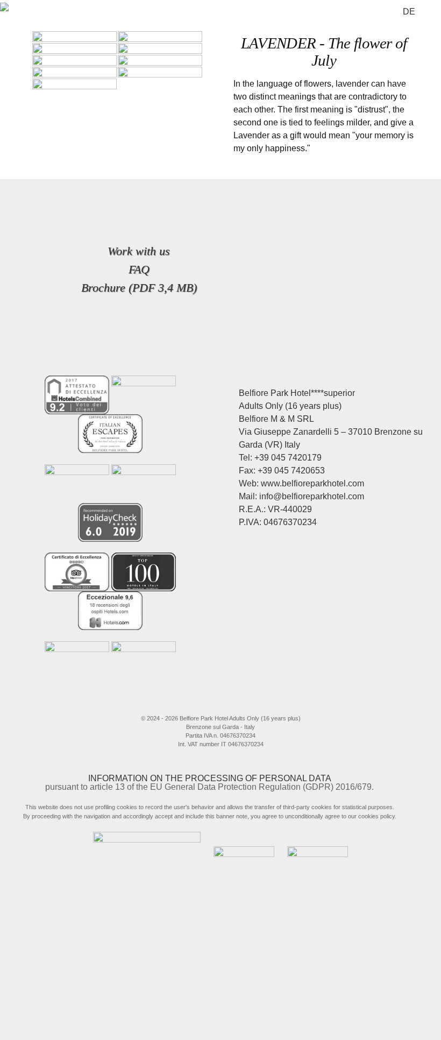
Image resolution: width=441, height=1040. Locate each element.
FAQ (139, 269)
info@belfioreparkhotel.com (311, 496)
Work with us (139, 251)
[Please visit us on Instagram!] (225, 702)
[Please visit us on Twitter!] (203, 702)
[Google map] (269, 702)
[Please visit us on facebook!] (176, 702)
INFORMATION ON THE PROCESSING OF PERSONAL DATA (209, 778)
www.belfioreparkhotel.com (312, 483)
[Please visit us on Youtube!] (247, 702)
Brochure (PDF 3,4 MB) (139, 287)
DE (409, 11)
